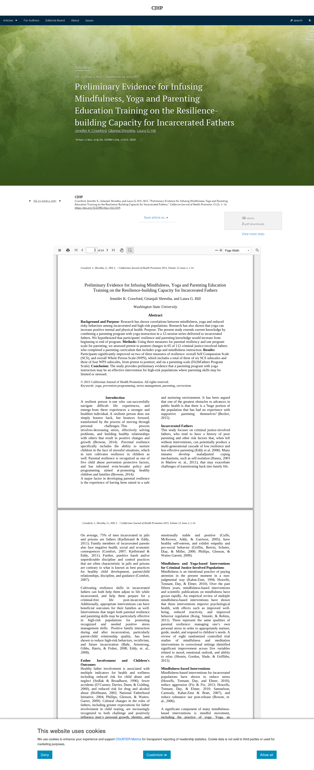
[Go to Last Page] (113, 250)
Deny (46, 754)
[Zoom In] (220, 250)
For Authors (31, 20)
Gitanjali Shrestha (121, 131)
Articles (8, 20)
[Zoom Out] (216, 250)
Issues (89, 20)
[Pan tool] (121, 250)
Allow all (268, 754)
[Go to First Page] (76, 250)
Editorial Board (55, 20)
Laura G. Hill (146, 131)
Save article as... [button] (156, 217)
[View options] (59, 250)
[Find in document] (257, 250)
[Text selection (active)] (130, 250)
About (75, 20)
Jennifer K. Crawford (91, 131)
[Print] (68, 250)
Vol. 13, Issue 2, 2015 (88, 77)
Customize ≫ (159, 754)
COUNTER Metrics (128, 739)
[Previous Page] (82, 250)
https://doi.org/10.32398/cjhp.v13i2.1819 (106, 139)
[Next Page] (107, 250)
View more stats (253, 234)
